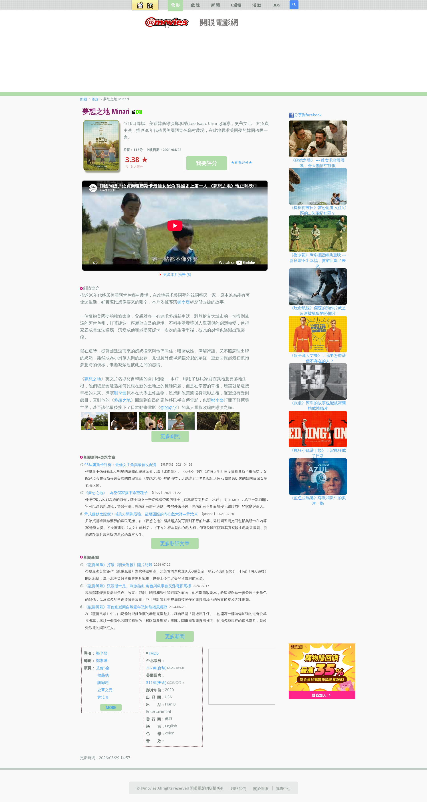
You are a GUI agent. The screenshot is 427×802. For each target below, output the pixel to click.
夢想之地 (92, 379)
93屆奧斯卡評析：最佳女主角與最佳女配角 (120, 464)
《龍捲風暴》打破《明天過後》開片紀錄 (118, 564)
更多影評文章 (174, 543)
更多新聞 (175, 636)
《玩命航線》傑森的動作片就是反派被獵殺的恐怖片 (318, 310)
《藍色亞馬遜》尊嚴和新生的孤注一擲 (318, 500)
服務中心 (283, 788)
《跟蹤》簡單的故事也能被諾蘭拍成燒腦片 (318, 405)
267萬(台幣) (156, 667)
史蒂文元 (105, 689)
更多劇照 (170, 436)
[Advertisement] (213, 59)
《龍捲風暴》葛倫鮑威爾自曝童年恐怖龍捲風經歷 (125, 606)
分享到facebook (308, 114)
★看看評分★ (241, 162)
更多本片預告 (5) (177, 274)
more (111, 707)
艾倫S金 (102, 667)
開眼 (83, 99)
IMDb (154, 653)
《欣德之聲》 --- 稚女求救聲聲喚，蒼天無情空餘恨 (318, 162)
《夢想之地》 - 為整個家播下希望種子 (116, 492)
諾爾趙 (103, 682)
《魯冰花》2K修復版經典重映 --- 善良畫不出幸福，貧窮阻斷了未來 (317, 260)
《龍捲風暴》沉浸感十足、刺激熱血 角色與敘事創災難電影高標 (137, 585)
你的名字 (168, 407)
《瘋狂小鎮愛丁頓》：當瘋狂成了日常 (318, 452)
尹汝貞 (103, 697)
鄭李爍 (183, 302)
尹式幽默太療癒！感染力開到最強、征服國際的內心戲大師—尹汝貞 (141, 513)
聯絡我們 (238, 788)
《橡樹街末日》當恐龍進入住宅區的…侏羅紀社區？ (318, 210)
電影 (95, 99)
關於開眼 (260, 788)
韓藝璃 (103, 675)
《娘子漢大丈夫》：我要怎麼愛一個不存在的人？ (318, 358)
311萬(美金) (156, 682)
